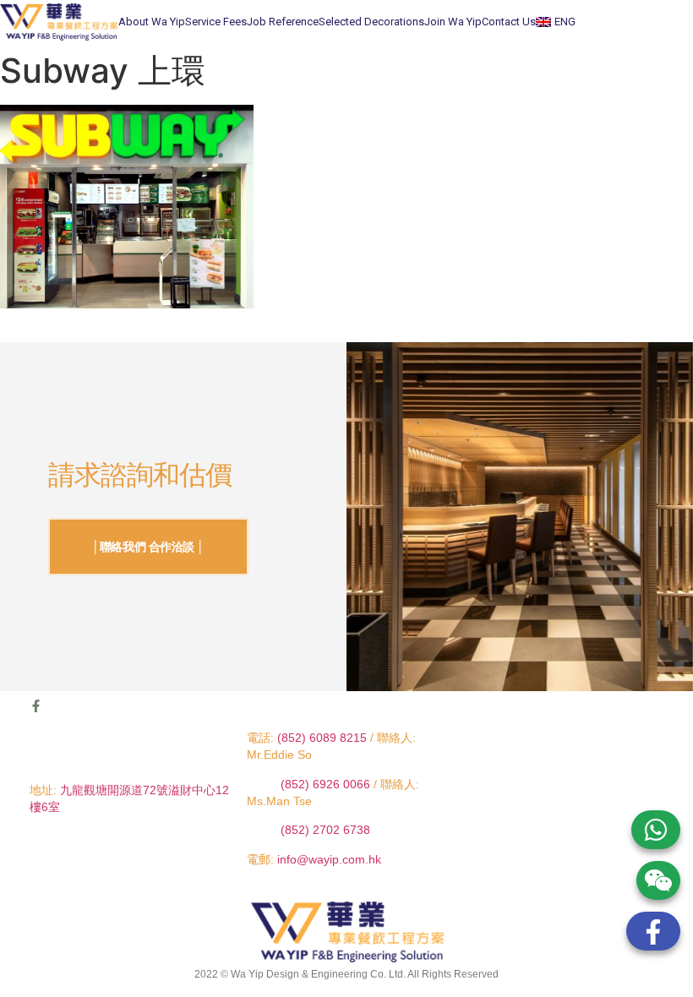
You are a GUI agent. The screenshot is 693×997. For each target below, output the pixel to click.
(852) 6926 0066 (327, 784)
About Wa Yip (151, 21)
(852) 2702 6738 (325, 829)
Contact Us (509, 21)
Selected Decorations (371, 21)
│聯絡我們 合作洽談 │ (148, 546)
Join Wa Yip (453, 21)
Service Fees (216, 21)
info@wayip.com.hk (329, 859)
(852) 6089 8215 (322, 737)
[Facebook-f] (36, 706)
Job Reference (283, 21)
